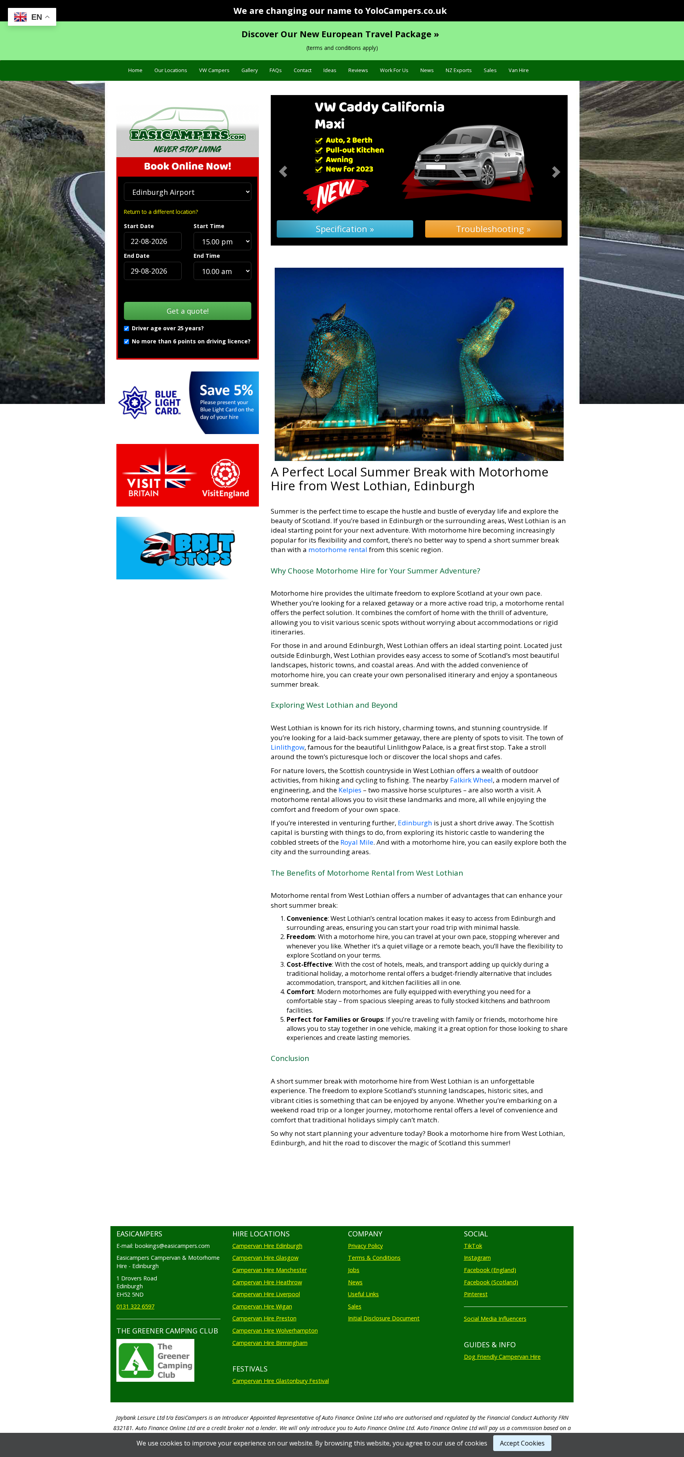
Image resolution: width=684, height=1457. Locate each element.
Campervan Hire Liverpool (266, 1294)
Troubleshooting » (493, 228)
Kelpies (350, 789)
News (427, 70)
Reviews (358, 70)
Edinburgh (415, 822)
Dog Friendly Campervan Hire (502, 1356)
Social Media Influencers (495, 1318)
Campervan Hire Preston (264, 1318)
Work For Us (394, 70)
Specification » (345, 228)
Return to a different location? (161, 211)
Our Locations (170, 70)
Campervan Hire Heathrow (267, 1282)
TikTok (473, 1245)
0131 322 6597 (135, 1306)
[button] (293, 170)
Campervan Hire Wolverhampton (275, 1330)
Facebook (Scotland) (491, 1282)
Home (135, 70)
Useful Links (363, 1294)
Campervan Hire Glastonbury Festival (280, 1381)
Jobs (353, 1270)
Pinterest (476, 1294)
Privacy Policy (365, 1245)
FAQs (276, 70)
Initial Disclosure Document (384, 1318)
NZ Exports (459, 70)
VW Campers (214, 70)
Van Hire (519, 70)
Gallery (249, 70)
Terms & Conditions (374, 1257)
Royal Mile (356, 842)
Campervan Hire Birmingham (270, 1343)
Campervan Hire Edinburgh (267, 1245)
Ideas (329, 70)
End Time (207, 255)
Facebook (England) (490, 1270)
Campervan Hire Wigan (262, 1306)
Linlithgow (287, 747)
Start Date (139, 226)
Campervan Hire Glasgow (265, 1257)
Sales (490, 70)
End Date (137, 255)
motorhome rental (337, 549)
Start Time (209, 226)
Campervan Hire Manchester (269, 1270)
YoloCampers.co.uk (406, 10)
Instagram (477, 1257)
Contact (303, 70)
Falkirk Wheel (471, 780)
